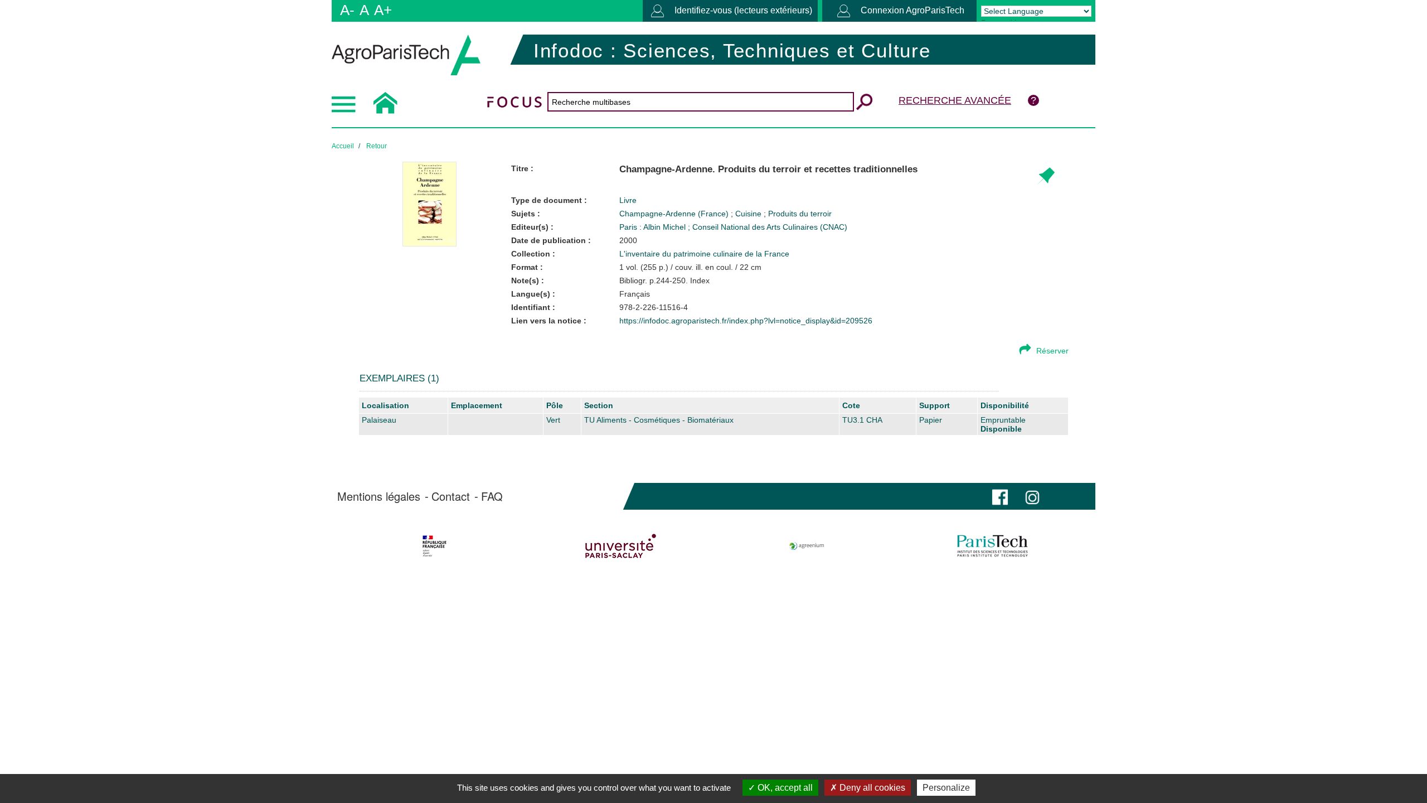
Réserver (1052, 350)
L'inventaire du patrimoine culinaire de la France (704, 253)
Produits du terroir (800, 213)
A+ (383, 10)
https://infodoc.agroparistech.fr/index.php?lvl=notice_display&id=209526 (745, 320)
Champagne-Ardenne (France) (675, 213)
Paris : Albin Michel (653, 226)
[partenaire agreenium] (807, 546)
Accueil (343, 146)
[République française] (434, 546)
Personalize (946, 787)
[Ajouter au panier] (1045, 176)
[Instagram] (1032, 496)
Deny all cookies (871, 787)
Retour (376, 146)
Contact (450, 496)
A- (347, 10)
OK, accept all (784, 787)
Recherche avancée (955, 100)
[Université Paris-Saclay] (620, 546)
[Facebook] (1000, 496)
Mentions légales (378, 496)
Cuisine (749, 213)
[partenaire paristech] (992, 546)
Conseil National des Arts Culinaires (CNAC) (769, 226)
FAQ (492, 496)
